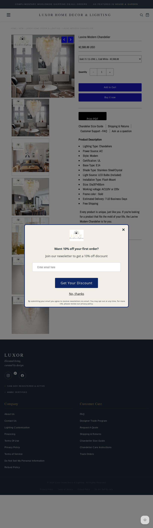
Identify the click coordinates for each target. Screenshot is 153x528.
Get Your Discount (76, 283)
